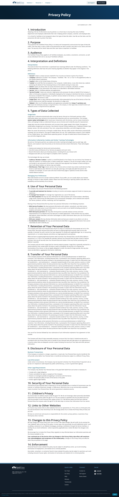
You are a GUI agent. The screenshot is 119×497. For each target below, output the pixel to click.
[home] (18, 2)
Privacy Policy (5, 495)
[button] (30, 2)
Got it (115, 494)
